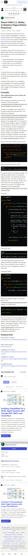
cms (13, 30)
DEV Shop (18, 540)
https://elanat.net (6, 346)
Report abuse (19, 386)
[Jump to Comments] (10, 553)
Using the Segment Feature (10, 471)
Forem (8, 545)
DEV (8, 546)
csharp (3, 30)
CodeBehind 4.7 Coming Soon (10, 465)
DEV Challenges (11, 532)
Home (4, 532)
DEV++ (17, 532)
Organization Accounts (18, 536)
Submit (6, 382)
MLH (23, 540)
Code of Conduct (10, 386)
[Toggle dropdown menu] (26, 391)
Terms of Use (23, 543)
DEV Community (5, 527)
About (15, 538)
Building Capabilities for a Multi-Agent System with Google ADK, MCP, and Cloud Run (13, 412)
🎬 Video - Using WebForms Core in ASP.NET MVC (13, 478)
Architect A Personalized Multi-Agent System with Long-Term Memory (11, 504)
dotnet (9, 30)
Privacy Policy (15, 543)
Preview (14, 382)
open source (16, 545)
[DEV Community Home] (6, 2)
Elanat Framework (10, 17)
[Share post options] (25, 553)
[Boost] (21, 553)
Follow (14, 448)
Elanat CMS (5, 39)
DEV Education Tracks (11, 534)
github (19, 30)
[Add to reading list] (16, 553)
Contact (20, 538)
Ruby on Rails (14, 548)
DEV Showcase (8, 538)
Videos (22, 532)
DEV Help (19, 534)
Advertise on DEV (7, 536)
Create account (22, 2)
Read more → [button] (5, 435)
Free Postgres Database (9, 540)
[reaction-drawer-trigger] (3, 553)
